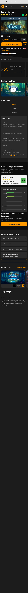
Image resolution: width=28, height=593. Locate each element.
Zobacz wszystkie (20, 267)
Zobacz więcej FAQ (14, 261)
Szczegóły (14, 108)
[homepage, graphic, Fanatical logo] (7, 6)
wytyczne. (11, 172)
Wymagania (14, 112)
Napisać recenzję (14, 224)
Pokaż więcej (13, 155)
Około (14, 104)
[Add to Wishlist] (25, 44)
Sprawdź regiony (5, 50)
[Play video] (13, 90)
